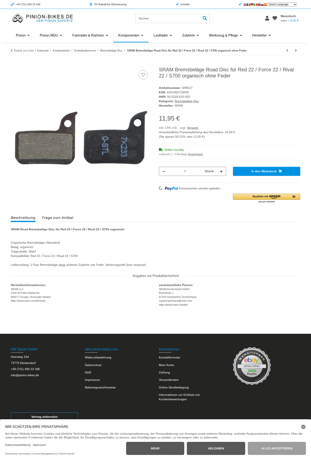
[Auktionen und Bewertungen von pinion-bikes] (252, 366)
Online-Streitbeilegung (174, 387)
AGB (88, 372)
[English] (245, 4)
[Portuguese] (258, 4)
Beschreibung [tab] (23, 218)
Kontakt (185, 4)
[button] (267, 18)
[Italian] (255, 4)
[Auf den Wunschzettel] (143, 74)
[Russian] (262, 4)
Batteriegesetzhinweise (100, 387)
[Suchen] (205, 18)
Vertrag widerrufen (44, 416)
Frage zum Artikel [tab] (57, 218)
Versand (192, 127)
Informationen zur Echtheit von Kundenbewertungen (179, 397)
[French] (248, 4)
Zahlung (164, 372)
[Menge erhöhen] (221, 171)
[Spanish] (265, 4)
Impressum (92, 379)
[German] (252, 4)
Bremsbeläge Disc (187, 101)
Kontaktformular (169, 357)
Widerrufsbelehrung (98, 357)
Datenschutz (93, 365)
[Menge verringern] (163, 171)
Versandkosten (169, 379)
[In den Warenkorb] (14, 64)
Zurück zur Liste (24, 50)
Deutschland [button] (195, 154)
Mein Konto (166, 365)
